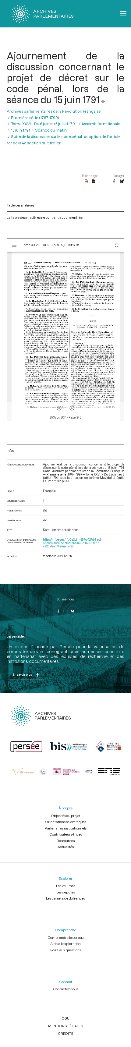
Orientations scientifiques (65, 822)
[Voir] (103, 99)
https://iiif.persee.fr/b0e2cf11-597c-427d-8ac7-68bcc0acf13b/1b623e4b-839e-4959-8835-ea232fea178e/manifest (72, 543)
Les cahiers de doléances (65, 898)
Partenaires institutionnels (66, 828)
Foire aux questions (65, 950)
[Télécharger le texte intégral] (93, 181)
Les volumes (65, 886)
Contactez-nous (65, 989)
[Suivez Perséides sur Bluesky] (72, 611)
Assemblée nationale (100, 123)
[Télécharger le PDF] (86, 181)
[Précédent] (59, 408)
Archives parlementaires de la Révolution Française (54, 111)
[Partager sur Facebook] (114, 181)
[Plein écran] (116, 245)
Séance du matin (51, 130)
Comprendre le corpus (65, 937)
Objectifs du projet (65, 816)
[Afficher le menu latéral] (14, 245)
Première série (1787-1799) (35, 117)
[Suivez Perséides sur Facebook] (58, 611)
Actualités (66, 847)
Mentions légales (65, 1026)
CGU (65, 1018)
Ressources (66, 841)
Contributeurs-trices (65, 834)
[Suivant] (72, 408)
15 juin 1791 (20, 130)
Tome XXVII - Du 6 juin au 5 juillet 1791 (43, 123)
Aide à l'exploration (65, 944)
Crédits (65, 1033)
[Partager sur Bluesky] (122, 181)
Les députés (65, 892)
